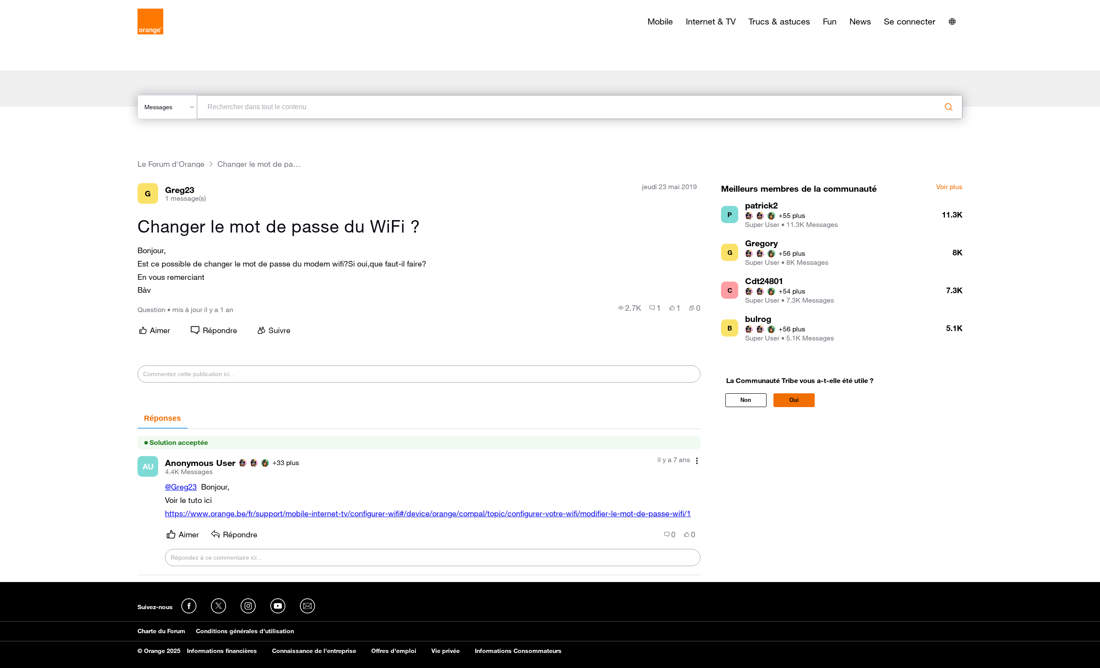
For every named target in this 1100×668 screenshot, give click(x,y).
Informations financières (222, 651)
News (860, 21)
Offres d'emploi (393, 651)
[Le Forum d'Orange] (150, 21)
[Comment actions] (697, 460)
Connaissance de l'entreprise (314, 651)
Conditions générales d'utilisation (245, 631)
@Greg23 (181, 486)
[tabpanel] (419, 502)
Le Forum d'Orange (171, 164)
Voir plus (949, 187)
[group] (629, 307)
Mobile (660, 21)
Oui (794, 400)
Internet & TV (711, 21)
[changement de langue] (952, 21)
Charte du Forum (161, 631)
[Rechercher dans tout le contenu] (949, 107)
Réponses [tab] (162, 418)
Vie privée (445, 651)
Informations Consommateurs (518, 651)
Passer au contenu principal (46, 6)
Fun (830, 21)
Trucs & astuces (779, 21)
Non (745, 400)
